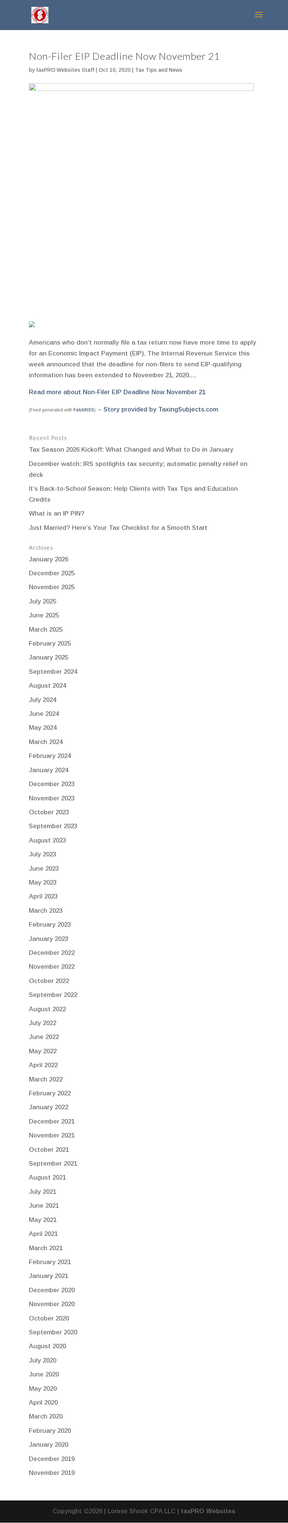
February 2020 (50, 1430)
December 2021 (52, 1121)
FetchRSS (84, 410)
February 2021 (50, 1262)
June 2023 (44, 868)
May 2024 (43, 727)
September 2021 (53, 1163)
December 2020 (52, 1290)
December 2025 (52, 573)
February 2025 (50, 643)
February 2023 (50, 924)
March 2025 (46, 629)
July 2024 (42, 699)
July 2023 (42, 854)
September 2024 (53, 671)
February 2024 (50, 755)
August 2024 (47, 685)
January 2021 (48, 1276)
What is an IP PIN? (56, 513)
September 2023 (53, 826)
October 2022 (49, 981)
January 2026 (48, 559)
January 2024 (48, 770)
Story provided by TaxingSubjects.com (161, 409)
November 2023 (52, 798)
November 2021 (52, 1135)
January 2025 (48, 657)
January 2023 (48, 938)
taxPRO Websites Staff (65, 70)
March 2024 (46, 742)
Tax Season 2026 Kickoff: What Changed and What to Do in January (131, 449)
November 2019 (52, 1472)
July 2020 (42, 1360)
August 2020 (47, 1346)
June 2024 (44, 713)
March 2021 (46, 1248)
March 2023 (46, 910)
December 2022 (52, 952)
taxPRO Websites (208, 1511)
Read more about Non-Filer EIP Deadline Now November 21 (117, 392)
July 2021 (42, 1191)
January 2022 (48, 1107)
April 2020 (43, 1402)
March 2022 (46, 1079)
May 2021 (43, 1220)
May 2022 (43, 1051)
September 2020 (53, 1332)
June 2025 (44, 615)
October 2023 (49, 812)
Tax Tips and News (158, 70)
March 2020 (46, 1416)
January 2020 (48, 1444)
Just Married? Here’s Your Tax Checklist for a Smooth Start (118, 527)
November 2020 (52, 1304)
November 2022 (52, 966)
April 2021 (43, 1233)
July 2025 (42, 601)
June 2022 (44, 1037)
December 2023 (52, 784)
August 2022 (47, 1009)
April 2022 (43, 1065)
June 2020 (44, 1374)
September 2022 (53, 994)
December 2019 (52, 1459)
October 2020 (49, 1318)
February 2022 (50, 1093)
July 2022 (42, 1023)
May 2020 (43, 1388)
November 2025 (52, 587)
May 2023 (43, 882)
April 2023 (43, 896)
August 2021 (47, 1177)
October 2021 (49, 1149)
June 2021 (44, 1205)
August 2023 (47, 840)
